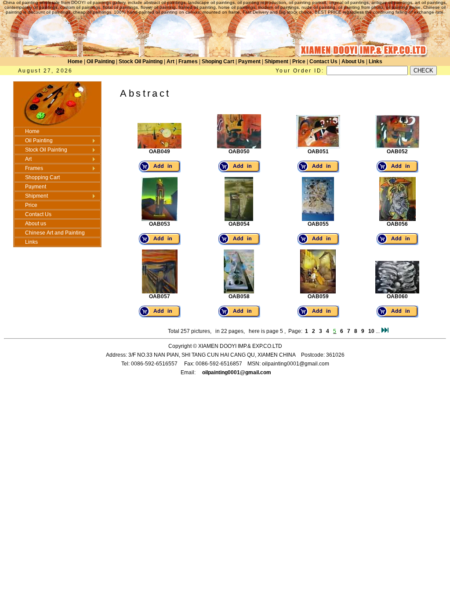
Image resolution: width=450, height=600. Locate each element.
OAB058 (239, 296)
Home (75, 61)
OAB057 (159, 296)
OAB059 (318, 296)
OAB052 (397, 151)
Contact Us (323, 61)
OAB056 (397, 224)
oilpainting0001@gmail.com (236, 372)
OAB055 (318, 224)
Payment (249, 61)
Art (170, 61)
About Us (353, 61)
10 (371, 331)
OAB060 (397, 296)
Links (375, 61)
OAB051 (318, 151)
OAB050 (239, 151)
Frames (188, 61)
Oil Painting (101, 61)
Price (298, 61)
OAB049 (159, 151)
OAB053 (159, 224)
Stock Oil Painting (141, 61)
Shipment (276, 61)
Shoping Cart (218, 61)
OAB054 (239, 224)
